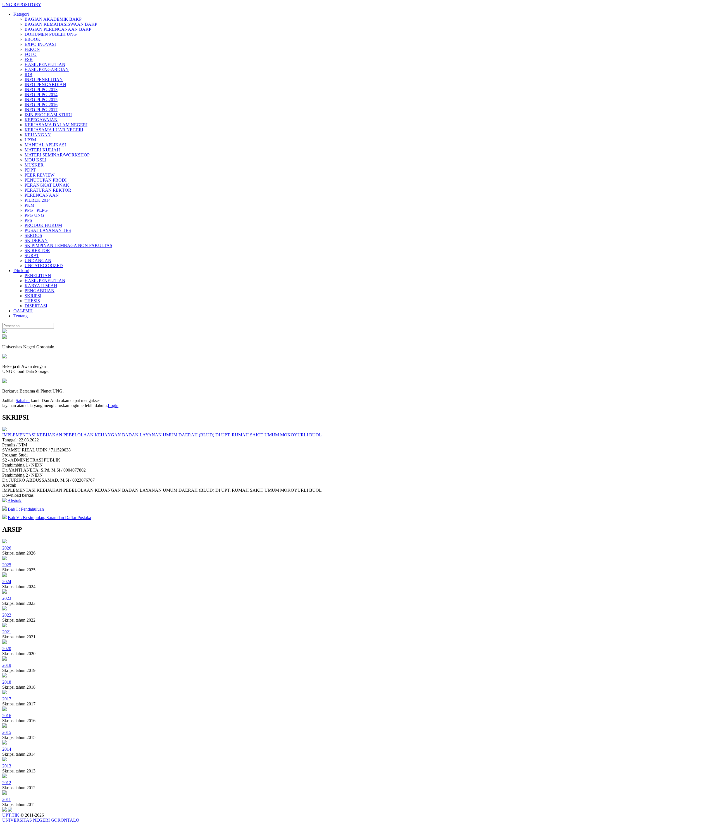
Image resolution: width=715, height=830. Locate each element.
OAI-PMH (23, 310)
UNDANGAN (38, 260)
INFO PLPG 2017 (41, 109)
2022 (6, 615)
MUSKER (34, 165)
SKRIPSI (33, 295)
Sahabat (23, 400)
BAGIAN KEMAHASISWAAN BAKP (61, 24)
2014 (6, 749)
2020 (6, 648)
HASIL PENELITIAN (45, 64)
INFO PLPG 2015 (41, 99)
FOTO (31, 54)
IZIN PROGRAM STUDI (48, 114)
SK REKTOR (37, 250)
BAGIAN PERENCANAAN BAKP (58, 29)
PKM (29, 205)
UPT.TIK (10, 815)
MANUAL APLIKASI (45, 144)
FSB (29, 59)
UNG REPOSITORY (21, 4)
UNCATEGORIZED (44, 265)
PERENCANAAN (42, 195)
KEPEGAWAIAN (41, 119)
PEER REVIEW (39, 175)
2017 (6, 698)
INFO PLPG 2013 (41, 89)
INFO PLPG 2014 (41, 94)
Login (113, 405)
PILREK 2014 (38, 200)
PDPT (30, 170)
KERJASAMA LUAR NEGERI (54, 129)
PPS (28, 220)
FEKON (32, 49)
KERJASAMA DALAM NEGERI (56, 124)
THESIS (32, 300)
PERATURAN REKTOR (48, 190)
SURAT (32, 255)
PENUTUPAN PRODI (45, 180)
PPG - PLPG (36, 210)
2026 (6, 548)
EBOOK (32, 39)
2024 (6, 581)
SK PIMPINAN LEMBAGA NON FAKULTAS (68, 245)
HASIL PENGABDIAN (47, 69)
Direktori (21, 270)
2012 (6, 782)
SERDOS (33, 235)
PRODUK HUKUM (43, 225)
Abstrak (15, 500)
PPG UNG (34, 215)
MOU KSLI (35, 160)
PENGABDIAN (39, 290)
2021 (6, 631)
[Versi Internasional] (4, 331)
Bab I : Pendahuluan (26, 509)
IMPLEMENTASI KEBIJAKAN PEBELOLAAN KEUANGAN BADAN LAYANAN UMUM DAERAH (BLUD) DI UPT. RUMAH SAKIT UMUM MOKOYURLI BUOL (162, 434)
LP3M (30, 139)
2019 (6, 665)
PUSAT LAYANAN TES (48, 230)
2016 (6, 715)
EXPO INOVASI (40, 44)
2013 (6, 766)
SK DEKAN (36, 240)
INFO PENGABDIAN (45, 84)
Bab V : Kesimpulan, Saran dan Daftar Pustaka (49, 517)
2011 (6, 799)
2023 (6, 598)
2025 (6, 564)
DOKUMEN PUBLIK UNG (51, 34)
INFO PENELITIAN (44, 79)
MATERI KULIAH (42, 150)
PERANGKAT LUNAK (47, 185)
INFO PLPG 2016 (41, 104)
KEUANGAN (38, 134)
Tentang (20, 315)
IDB (28, 74)
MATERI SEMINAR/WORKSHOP (57, 155)
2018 (6, 682)
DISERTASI (36, 305)
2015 (6, 732)
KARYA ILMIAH (41, 285)
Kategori (21, 14)
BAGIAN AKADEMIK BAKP (53, 19)
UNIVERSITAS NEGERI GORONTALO (40, 820)
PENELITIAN (38, 275)
